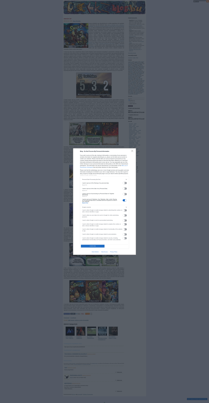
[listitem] (104, 179)
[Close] (132, 151)
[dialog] (104, 201)
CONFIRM (93, 246)
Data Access (104, 251)
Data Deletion (95, 251)
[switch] (125, 183)
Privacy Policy (113, 251)
